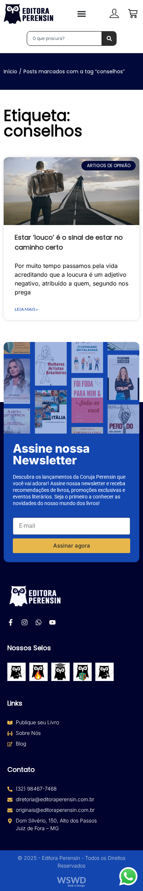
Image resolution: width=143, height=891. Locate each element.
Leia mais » (26, 309)
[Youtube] (52, 622)
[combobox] (64, 38)
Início (10, 71)
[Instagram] (24, 622)
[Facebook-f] (10, 622)
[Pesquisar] (109, 38)
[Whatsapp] (38, 622)
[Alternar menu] (81, 13)
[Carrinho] (132, 13)
